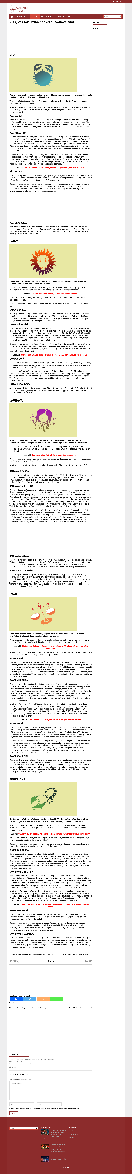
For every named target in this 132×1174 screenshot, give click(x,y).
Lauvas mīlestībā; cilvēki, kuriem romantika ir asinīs (54, 294)
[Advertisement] (50, 39)
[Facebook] (16, 999)
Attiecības (57, 17)
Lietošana (72, 1131)
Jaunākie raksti (22, 17)
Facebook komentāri (26, 1079)
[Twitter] (29, 999)
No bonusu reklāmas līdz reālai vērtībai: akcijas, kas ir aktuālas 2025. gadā (58, 1148)
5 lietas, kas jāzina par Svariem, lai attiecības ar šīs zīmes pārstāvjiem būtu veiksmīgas (55, 647)
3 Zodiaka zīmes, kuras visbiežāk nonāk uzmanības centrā (76, 1008)
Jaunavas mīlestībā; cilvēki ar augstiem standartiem (55, 455)
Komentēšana (73, 1134)
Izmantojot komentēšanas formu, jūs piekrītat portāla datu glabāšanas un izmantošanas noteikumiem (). (46, 1108)
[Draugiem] (43, 999)
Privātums (72, 1138)
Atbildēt (16, 1067)
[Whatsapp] (56, 999)
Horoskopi (35, 17)
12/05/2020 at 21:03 (16, 1061)
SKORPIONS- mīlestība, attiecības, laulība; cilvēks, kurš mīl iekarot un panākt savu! (54, 834)
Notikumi (66, 17)
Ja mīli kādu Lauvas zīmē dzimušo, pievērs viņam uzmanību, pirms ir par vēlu (55, 355)
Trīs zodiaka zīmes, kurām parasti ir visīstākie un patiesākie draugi (27, 1008)
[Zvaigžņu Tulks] (12, 16)
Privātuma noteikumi (74, 1108)
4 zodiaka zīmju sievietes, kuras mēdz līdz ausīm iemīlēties (35, 1059)
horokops (17, 1003)
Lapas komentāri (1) (14, 1079)
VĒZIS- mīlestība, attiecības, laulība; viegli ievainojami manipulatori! (54, 168)
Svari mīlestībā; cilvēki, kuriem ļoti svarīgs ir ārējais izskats (54, 720)
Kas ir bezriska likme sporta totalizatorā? (58, 1158)
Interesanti (46, 17)
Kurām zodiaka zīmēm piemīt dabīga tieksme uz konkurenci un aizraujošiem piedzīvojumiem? (53, 1135)
